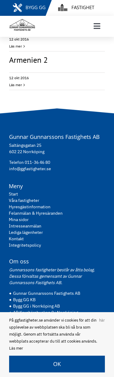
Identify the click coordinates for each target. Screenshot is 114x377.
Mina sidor (19, 219)
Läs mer (15, 46)
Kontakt (16, 238)
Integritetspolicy (25, 245)
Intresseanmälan (25, 226)
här (102, 320)
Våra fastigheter (24, 200)
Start (13, 194)
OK (57, 364)
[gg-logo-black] (22, 21)
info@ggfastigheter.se (30, 168)
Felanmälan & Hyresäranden (36, 213)
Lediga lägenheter (26, 232)
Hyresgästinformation (29, 207)
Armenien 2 (28, 60)
